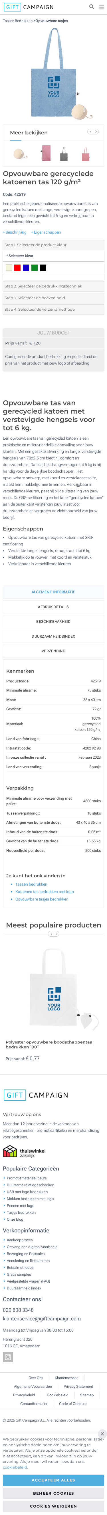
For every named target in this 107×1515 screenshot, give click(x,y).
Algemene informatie (54, 592)
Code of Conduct (73, 1404)
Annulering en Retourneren (28, 1260)
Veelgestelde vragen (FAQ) (28, 1281)
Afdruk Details (53, 607)
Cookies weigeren (53, 1506)
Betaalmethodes (20, 1267)
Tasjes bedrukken (21, 1212)
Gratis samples (19, 1274)
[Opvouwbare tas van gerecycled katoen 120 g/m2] (53, 74)
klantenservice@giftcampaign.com (42, 1319)
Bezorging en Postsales (26, 1253)
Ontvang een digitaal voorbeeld (32, 1246)
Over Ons (36, 1378)
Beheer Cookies (53, 1493)
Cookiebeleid (57, 1395)
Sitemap (87, 1395)
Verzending (53, 651)
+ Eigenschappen (46, 232)
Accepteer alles (53, 1480)
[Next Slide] (96, 131)
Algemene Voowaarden (33, 1386)
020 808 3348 (18, 1310)
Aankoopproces (20, 1240)
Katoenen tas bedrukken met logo (44, 891)
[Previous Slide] (90, 131)
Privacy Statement (78, 1386)
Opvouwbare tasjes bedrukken (41, 899)
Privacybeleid (24, 1395)
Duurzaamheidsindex (53, 636)
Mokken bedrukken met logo (30, 1198)
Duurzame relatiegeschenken (30, 1185)
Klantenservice (66, 1378)
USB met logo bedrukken (27, 1191)
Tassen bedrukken (31, 884)
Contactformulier (33, 1404)
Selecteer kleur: (20, 256)
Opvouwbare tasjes (51, 21)
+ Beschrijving (15, 232)
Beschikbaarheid (53, 621)
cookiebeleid (15, 1467)
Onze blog (15, 1219)
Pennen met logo (20, 1205)
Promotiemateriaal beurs (27, 1178)
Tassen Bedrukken (18, 21)
